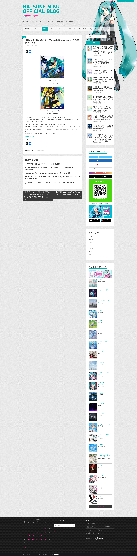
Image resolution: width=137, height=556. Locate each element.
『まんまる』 (102, 413)
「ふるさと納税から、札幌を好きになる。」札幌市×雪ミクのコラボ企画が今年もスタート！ (103, 117)
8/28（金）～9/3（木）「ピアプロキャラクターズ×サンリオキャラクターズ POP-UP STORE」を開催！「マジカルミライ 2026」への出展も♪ (103, 50)
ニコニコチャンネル (101, 169)
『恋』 (100, 496)
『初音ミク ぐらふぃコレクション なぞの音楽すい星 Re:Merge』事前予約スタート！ (102, 62)
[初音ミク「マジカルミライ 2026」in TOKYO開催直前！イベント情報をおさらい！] (90, 108)
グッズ (52, 28)
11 (29, 532)
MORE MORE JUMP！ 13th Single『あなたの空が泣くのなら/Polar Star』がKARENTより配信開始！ (103, 98)
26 (33, 539)
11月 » (26, 547)
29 (45, 539)
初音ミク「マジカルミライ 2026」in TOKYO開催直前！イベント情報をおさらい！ (103, 108)
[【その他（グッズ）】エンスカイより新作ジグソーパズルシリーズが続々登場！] (90, 126)
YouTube (100, 165)
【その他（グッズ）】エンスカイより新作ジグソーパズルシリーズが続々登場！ (103, 126)
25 (29, 539)
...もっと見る (100, 506)
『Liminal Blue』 (102, 341)
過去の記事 (92, 251)
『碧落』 (100, 310)
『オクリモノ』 (102, 331)
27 (37, 539)
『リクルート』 (102, 465)
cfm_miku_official (101, 173)
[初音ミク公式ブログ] (41, 11)
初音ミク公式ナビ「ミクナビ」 (100, 203)
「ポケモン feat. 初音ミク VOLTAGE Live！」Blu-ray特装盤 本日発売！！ (102, 88)
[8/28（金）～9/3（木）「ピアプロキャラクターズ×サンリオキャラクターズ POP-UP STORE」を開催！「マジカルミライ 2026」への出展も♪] (90, 48)
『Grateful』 (101, 362)
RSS (56, 531)
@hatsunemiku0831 (100, 177)
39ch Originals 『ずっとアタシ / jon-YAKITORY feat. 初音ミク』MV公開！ (48, 173)
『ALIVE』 (101, 444)
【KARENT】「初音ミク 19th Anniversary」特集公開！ (42, 164)
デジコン (62, 28)
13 (37, 532)
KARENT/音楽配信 (39, 150)
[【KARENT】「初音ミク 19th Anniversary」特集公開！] (90, 71)
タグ (107, 43)
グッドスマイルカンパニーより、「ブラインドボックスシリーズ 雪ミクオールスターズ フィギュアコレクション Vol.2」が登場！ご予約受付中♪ (103, 138)
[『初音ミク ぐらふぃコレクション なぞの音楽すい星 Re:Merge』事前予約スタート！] (90, 61)
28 (41, 539)
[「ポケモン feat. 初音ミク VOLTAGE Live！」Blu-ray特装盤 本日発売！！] (90, 88)
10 (25, 532)
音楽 (45, 28)
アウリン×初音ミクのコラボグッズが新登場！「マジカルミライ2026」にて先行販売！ (103, 79)
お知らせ (72, 28)
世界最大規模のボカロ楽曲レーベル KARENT (98, 527)
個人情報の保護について (92, 533)
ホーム (27, 28)
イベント (36, 28)
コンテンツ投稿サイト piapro (93, 524)
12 (33, 532)
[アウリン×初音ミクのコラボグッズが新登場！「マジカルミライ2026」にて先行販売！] (90, 79)
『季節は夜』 (102, 403)
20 (37, 535)
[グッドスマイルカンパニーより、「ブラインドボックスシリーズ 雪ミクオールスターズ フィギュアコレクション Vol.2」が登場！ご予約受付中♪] (90, 136)
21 (41, 535)
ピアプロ (92, 28)
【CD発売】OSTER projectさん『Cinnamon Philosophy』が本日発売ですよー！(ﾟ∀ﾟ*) (68, 194)
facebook (100, 161)
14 (41, 532)
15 (45, 532)
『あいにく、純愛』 (103, 290)
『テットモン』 (102, 475)
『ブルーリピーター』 (104, 424)
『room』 (100, 279)
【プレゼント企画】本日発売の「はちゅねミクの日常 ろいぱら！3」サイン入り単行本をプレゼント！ (37, 195)
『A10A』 (101, 321)
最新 (93, 43)
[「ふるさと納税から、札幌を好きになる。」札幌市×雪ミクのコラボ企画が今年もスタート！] (90, 117)
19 (33, 535)
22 (45, 535)
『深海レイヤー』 (103, 393)
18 (29, 535)
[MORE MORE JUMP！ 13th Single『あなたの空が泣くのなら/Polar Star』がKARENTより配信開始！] (90, 97)
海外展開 (82, 28)
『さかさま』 (102, 352)
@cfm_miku (100, 157)
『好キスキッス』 (103, 486)
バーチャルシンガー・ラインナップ (95, 530)
